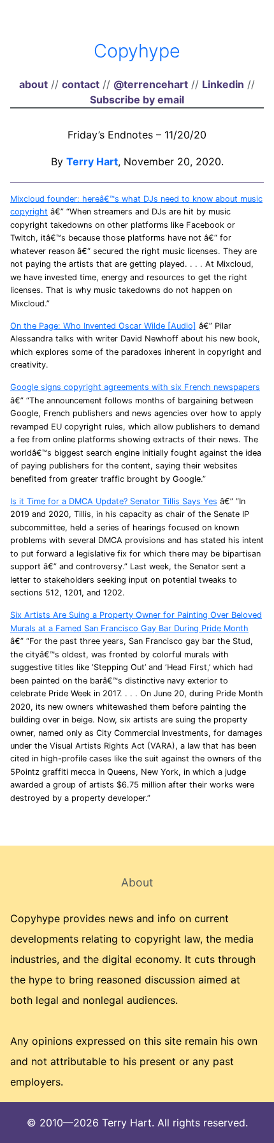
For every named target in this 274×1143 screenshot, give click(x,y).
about (33, 84)
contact (80, 84)
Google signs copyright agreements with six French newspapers (135, 387)
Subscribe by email (137, 99)
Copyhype (137, 51)
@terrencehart (150, 84)
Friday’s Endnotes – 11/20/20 (137, 134)
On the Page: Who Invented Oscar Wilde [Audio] (103, 326)
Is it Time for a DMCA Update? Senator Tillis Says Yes (113, 501)
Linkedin (223, 84)
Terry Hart (92, 161)
